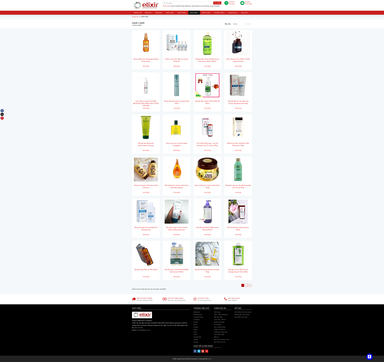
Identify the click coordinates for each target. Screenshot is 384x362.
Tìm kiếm (217, 3)
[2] (250, 285)
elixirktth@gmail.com (143, 330)
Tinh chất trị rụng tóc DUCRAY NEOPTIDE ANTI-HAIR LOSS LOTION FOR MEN (146, 103)
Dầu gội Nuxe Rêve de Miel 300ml (145, 270)
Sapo (209, 359)
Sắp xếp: (228, 24)
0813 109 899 (138, 327)
